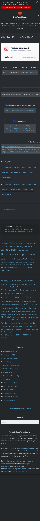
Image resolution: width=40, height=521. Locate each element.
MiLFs (9, 317)
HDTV (34, 308)
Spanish (3, 329)
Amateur (33, 243)
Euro (29, 167)
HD (35, 167)
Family (8, 259)
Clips (23, 167)
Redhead (11, 268)
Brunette (16, 167)
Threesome (6, 271)
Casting (22, 298)
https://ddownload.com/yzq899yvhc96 (20, 126)
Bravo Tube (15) (9, 390)
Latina (20, 262)
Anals (22, 284)
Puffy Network (15, 172)
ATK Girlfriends (5, 287)
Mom (7, 264)
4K (2, 243)
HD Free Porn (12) (10, 400)
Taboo (21, 332)
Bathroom (20, 287)
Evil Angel (34, 304)
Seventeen (19, 326)
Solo (31, 172)
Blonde (13, 249)
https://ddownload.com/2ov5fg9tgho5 (20, 131)
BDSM (29, 287)
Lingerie (18, 314)
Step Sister (4, 332)
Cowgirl (3, 301)
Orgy (33, 320)
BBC (25, 287)
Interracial (11, 262)
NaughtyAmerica (6, 320)
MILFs (3, 265)
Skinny (30, 326)
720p (6, 243)
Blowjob (20, 250)
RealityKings (4, 326)
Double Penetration (14, 304)
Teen (11, 335)
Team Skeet (23, 267)
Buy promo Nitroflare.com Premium (18, 229)
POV (32, 265)
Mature (29, 314)
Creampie (29, 254)
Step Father (26, 329)
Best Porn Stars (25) (10, 369)
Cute (22, 301)
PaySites (26, 265)
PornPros (12, 323)
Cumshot (17, 301)
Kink (19, 311)
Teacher (30, 332)
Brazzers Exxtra (26, 294)
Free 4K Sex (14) (10, 393)
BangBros (13, 287)
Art (14, 247)
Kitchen (23, 311)
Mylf (18, 317)
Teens (30, 267)
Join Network (24, 5)
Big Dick (30, 246)
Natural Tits (23, 317)
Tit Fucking (4, 338)
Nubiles (13, 320)
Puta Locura (24, 323)
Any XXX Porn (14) (11, 397)
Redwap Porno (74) (10, 351)
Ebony (35, 254)
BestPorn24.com (23, 2)
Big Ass (23, 246)
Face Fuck (4, 308)
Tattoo (25, 332)
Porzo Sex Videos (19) (11, 376)
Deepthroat (28, 301)
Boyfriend (12, 294)
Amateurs (4, 246)
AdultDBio (8, 167)
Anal (10, 246)
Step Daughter (18, 329)
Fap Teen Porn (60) (10, 358)
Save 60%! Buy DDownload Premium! (16, 7)
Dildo (33, 301)
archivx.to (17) (8, 379)
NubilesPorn (13, 265)
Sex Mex (25, 326)
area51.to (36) (8, 362)
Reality (25, 172)
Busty (15, 254)
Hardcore (19, 259)
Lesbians (31, 262)
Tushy (10, 338)
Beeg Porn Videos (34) (11, 365)
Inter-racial (4, 262)
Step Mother (34, 329)
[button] (37, 2)
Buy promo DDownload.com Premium (18, 232)
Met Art (34, 314)
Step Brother (10, 329)
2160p (18, 243)
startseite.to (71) (9, 355)
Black (26, 290)
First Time (23, 308)
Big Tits (4, 250)
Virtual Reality (16, 338)
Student (16, 332)
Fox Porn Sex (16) (10, 386)
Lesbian (25, 262)
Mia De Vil (5, 172)
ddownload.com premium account (20, 448)
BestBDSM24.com (9, 5)
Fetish (12, 259)
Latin (16, 262)
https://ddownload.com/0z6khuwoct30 (20, 128)
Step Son (11, 332)
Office (29, 320)
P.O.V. (20, 265)
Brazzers (27, 250)
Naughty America (32, 317)
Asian (17, 246)
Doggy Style (4, 304)
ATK (35, 284)
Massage (23, 314)
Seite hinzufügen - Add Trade (20, 408)
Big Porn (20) (7, 372)
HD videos (30, 259)
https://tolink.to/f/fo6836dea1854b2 (20, 110)
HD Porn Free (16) (10, 383)
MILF (3, 317)
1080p (11, 243)
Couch (34, 298)
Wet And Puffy (6, 177)
